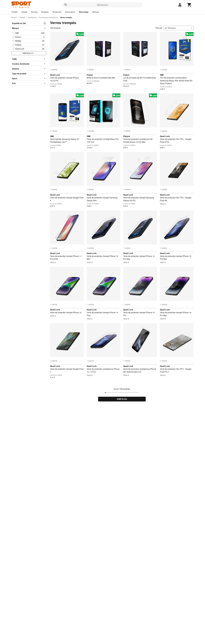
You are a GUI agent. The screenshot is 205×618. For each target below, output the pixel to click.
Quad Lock (55, 74)
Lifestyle (24, 12)
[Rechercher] (65, 4)
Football (14, 12)
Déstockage (84, 12)
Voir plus (122, 399)
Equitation (45, 12)
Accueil (14, 17)
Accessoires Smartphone (48, 17)
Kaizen (90, 74)
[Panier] (189, 4)
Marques (95, 12)
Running (34, 12)
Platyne (126, 136)
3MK (162, 74)
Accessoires (32, 17)
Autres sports (70, 12)
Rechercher (102, 4)
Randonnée (57, 12)
